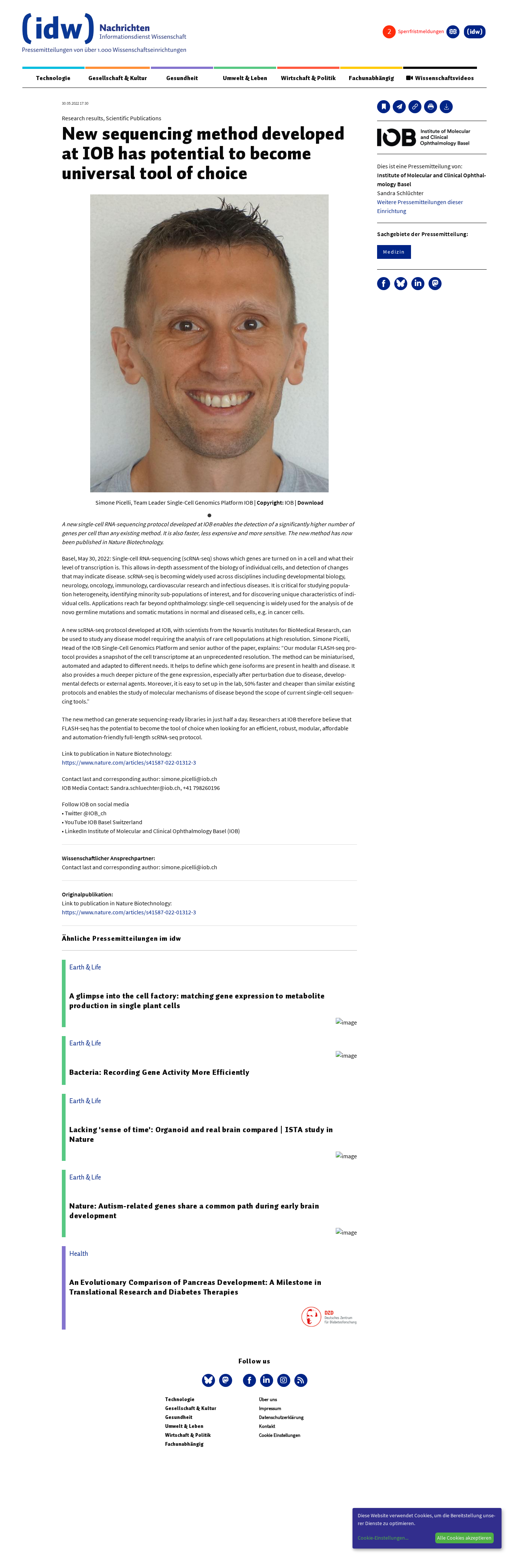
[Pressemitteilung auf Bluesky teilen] (400, 283)
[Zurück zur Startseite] (104, 33)
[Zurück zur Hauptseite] (475, 31)
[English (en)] (452, 31)
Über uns (268, 1399)
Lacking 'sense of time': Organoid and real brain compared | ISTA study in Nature (201, 1134)
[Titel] (383, 106)
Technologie (53, 78)
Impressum (270, 1408)
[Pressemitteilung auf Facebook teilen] (383, 283)
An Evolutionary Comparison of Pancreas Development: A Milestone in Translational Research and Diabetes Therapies (195, 1287)
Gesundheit (182, 78)
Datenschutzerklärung (281, 1417)
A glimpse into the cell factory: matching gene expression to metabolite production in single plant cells (197, 1000)
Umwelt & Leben (245, 78)
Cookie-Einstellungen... (383, 1537)
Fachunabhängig (371, 78)
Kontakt (267, 1426)
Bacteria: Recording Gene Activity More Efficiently (159, 1072)
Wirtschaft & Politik (308, 78)
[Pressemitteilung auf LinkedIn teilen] (417, 283)
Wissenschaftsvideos (443, 78)
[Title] (414, 106)
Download (310, 502)
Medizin (394, 251)
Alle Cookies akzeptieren (464, 1537)
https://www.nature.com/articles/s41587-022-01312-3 (129, 762)
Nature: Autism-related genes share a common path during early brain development (194, 1210)
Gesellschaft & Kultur (117, 78)
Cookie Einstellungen (279, 1435)
